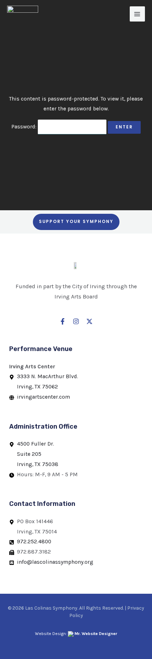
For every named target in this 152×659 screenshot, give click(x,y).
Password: (24, 126)
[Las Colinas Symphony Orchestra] (22, 14)
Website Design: (76, 633)
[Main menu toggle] (137, 14)
